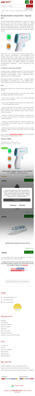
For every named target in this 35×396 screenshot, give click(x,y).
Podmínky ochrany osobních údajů (10, 335)
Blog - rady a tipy (5, 331)
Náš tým (3, 347)
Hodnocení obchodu (6, 324)
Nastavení (13, 205)
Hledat (29, 6)
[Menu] (31, 2)
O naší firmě (4, 345)
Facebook (25, 265)
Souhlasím (18, 200)
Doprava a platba (5, 326)
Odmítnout (22, 205)
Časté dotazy (4, 322)
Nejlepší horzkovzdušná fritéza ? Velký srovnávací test (15, 368)
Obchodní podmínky (6, 333)
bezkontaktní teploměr (16, 134)
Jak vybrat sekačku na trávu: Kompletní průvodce (14, 366)
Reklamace (4, 329)
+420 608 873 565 (8, 299)
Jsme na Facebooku (8, 302)
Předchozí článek (12, 281)
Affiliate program (5, 356)
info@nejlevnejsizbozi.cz (10, 297)
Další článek (24, 281)
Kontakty (3, 320)
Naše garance (4, 351)
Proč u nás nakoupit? (6, 349)
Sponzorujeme (5, 354)
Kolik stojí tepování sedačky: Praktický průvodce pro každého (17, 370)
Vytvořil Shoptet (19, 385)
